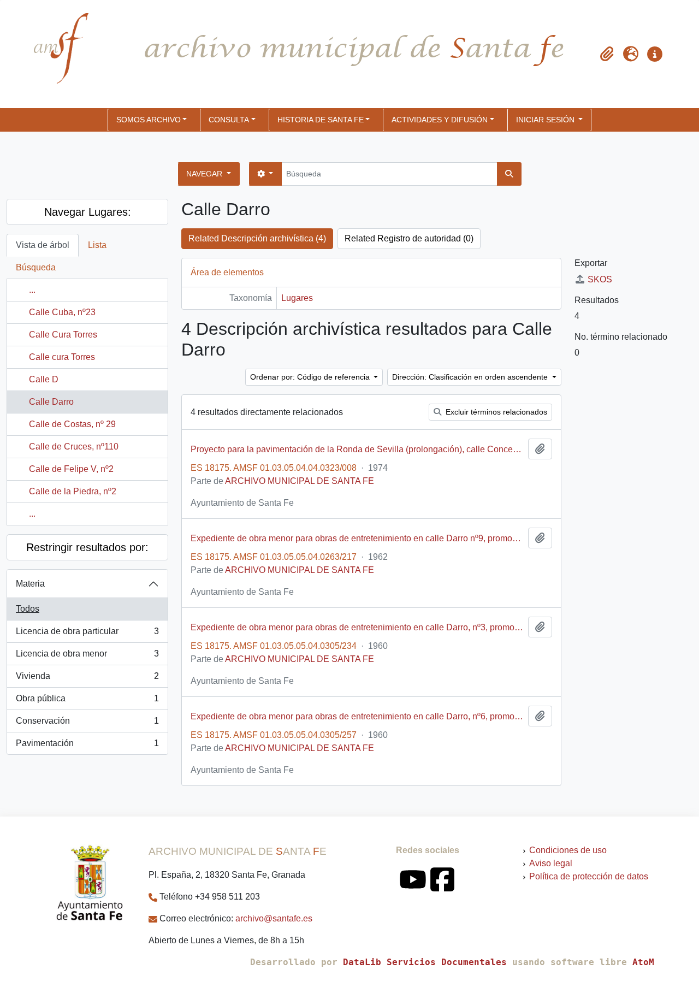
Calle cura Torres (62, 357)
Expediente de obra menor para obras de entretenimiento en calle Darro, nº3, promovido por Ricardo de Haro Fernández (357, 627)
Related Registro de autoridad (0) (409, 238)
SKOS (600, 279)
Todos (27, 608)
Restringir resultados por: (87, 547)
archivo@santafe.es (273, 918)
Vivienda (87, 679)
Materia (30, 583)
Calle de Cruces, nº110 (74, 446)
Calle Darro (51, 401)
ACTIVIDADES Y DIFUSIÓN (440, 119)
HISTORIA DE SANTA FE (320, 119)
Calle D (43, 379)
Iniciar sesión (546, 119)
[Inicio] (52, 54)
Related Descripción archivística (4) (257, 238)
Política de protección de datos (588, 876)
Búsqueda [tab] (36, 267)
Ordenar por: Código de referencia (311, 377)
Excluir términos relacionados (495, 411)
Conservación (87, 724)
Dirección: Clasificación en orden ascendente (471, 377)
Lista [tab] (97, 245)
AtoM (643, 962)
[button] (607, 54)
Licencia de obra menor (87, 657)
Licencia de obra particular (87, 634)
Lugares (297, 298)
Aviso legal (550, 863)
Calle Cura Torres (63, 334)
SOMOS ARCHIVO (148, 119)
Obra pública (87, 702)
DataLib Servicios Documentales (425, 962)
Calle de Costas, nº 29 (72, 424)
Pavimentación (87, 746)
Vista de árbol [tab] (42, 245)
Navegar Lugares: (87, 212)
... (32, 289)
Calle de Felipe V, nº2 (71, 469)
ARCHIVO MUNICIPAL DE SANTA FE (299, 481)
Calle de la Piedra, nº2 (72, 491)
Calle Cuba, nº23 (62, 312)
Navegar (205, 173)
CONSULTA (229, 119)
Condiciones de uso (568, 850)
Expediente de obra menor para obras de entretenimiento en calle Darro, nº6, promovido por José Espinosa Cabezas (357, 716)
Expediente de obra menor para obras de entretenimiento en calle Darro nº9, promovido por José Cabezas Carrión (357, 538)
